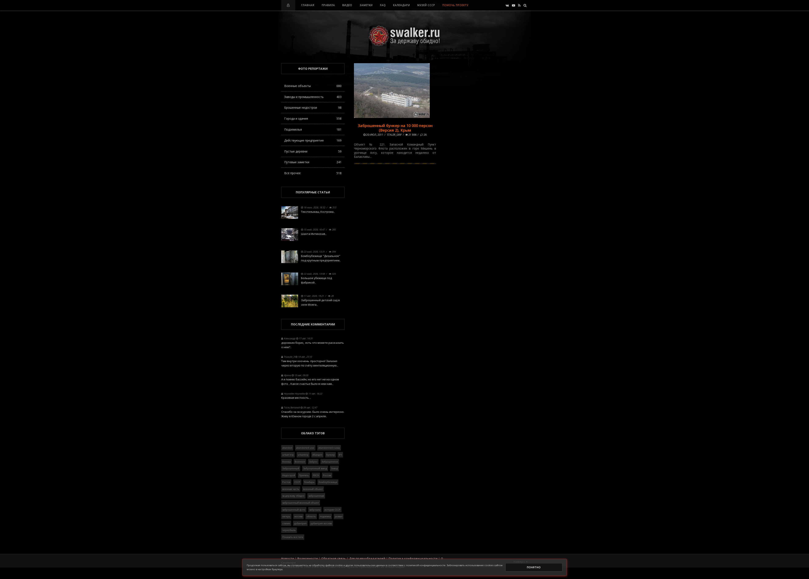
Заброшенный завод (315, 468)
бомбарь (309, 482)
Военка (286, 461)
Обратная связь (333, 558)
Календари (401, 5)
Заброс (313, 461)
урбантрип (300, 523)
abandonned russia (329, 447)
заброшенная (316, 495)
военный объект (313, 489)
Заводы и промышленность (313, 97)
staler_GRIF (394, 134)
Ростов (286, 482)
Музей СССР (426, 5)
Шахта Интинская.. (313, 234)
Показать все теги (292, 537)
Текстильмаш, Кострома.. (318, 212)
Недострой (288, 475)
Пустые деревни (313, 151)
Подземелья (313, 129)
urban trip (288, 454)
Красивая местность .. (296, 398)
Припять (304, 475)
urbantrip (303, 454)
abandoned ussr (305, 447)
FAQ (383, 5)
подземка (325, 516)
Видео (347, 5)
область (311, 516)
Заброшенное (329, 461)
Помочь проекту (455, 5)
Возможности (307, 558)
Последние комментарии (313, 324)
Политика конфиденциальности (413, 558)
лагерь (286, 516)
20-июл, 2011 (374, 134)
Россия (327, 475)
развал (338, 516)
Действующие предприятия (313, 140)
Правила (328, 5)
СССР (297, 482)
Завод (334, 468)
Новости (287, 558)
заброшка (314, 509)
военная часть (290, 489)
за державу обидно (293, 495)
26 (425, 134)
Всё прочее (313, 173)
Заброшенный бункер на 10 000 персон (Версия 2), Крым (395, 128)
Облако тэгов (313, 433)
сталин (286, 523)
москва (298, 516)
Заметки (366, 5)
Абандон (317, 454)
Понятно (534, 567)
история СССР (332, 509)
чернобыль (289, 530)
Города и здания (313, 118)
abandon (287, 447)
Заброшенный (290, 468)
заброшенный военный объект (300, 502)
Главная (307, 5)
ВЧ (340, 454)
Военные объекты (313, 86)
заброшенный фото (293, 509)
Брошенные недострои (313, 108)
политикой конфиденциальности (425, 565)
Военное (300, 461)
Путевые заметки (313, 162)
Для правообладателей (367, 558)
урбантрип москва (321, 523)
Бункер (330, 454)
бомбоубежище (328, 482)
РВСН (316, 475)
